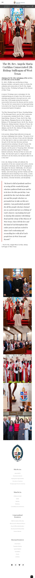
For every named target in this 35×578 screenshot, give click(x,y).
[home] (19, 2)
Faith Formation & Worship (17, 520)
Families (17, 501)
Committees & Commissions (17, 506)
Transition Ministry (17, 546)
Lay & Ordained (17, 549)
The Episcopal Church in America (17, 483)
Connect (28, 6)
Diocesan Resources (17, 540)
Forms (17, 554)
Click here (5, 78)
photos (21, 78)
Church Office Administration (17, 526)
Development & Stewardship (17, 528)
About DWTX (17, 473)
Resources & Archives (7, 6)
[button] (5, 2)
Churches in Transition (17, 481)
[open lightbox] (17, 282)
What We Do (17, 492)
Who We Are (17, 469)
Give (23, 6)
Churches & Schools (17, 476)
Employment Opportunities (17, 478)
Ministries (17, 504)
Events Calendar (17, 531)
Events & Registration (17, 6)
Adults (17, 498)
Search (33, 6)
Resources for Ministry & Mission (17, 523)
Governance (17, 543)
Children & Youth (17, 496)
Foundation (17, 551)
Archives (18, 556)
